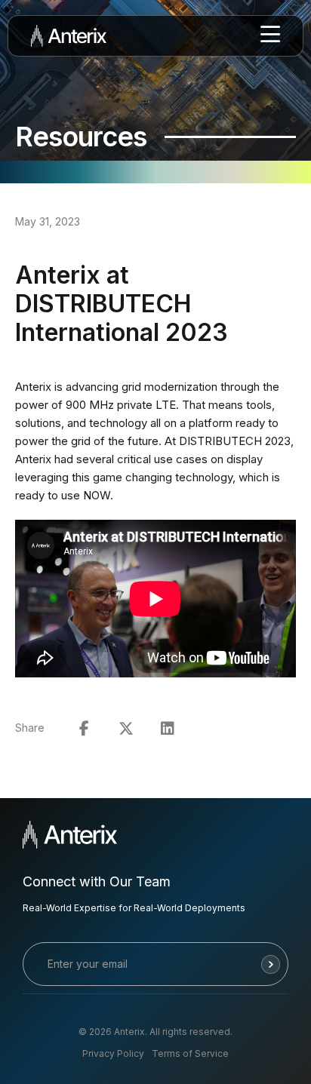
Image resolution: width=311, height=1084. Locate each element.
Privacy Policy (113, 1053)
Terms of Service (190, 1053)
